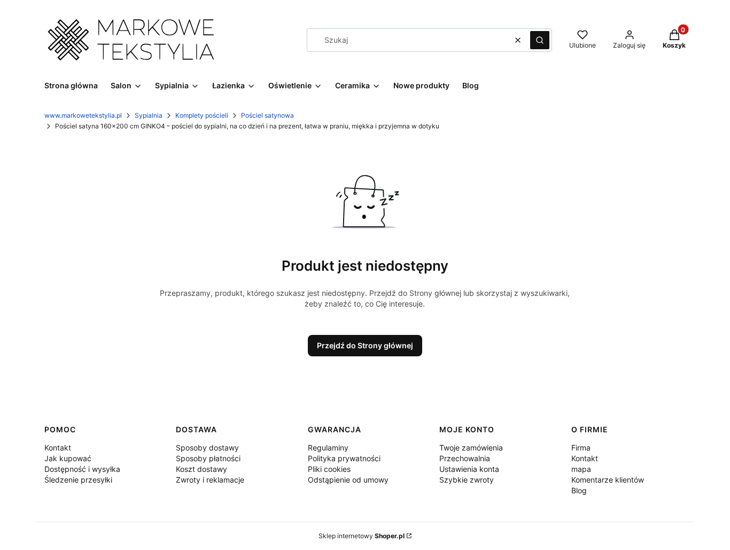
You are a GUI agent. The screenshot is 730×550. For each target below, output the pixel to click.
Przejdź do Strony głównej (365, 345)
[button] (539, 40)
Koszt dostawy (201, 468)
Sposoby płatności (208, 458)
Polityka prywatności (344, 458)
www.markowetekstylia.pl (83, 115)
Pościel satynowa (267, 115)
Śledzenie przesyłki (78, 479)
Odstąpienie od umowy (348, 479)
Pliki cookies (329, 468)
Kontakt (57, 447)
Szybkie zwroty (466, 479)
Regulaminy (328, 447)
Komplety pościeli (201, 115)
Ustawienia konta (469, 468)
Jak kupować (67, 458)
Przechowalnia (464, 458)
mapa (581, 468)
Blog (579, 490)
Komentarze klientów (607, 479)
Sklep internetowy (362, 536)
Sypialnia (148, 115)
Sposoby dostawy (207, 447)
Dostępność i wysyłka (82, 468)
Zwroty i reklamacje (210, 479)
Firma (581, 447)
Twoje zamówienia (471, 447)
